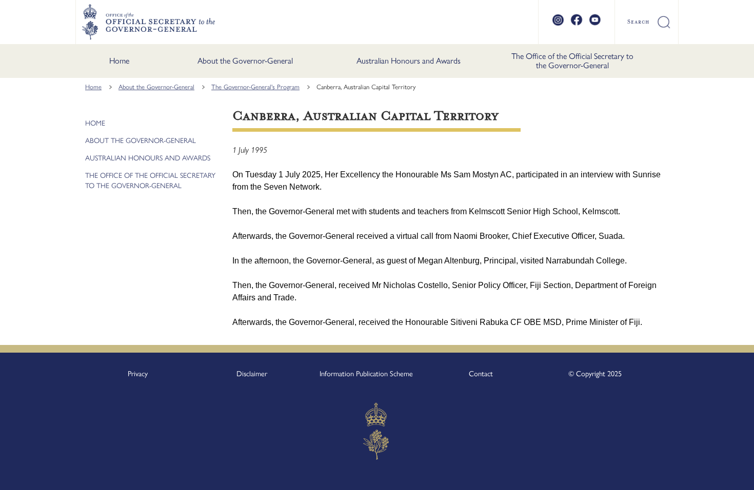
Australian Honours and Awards (408, 61)
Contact (481, 373)
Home (119, 61)
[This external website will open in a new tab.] (558, 24)
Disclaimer (251, 373)
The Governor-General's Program (255, 87)
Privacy (138, 373)
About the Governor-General (245, 61)
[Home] (148, 22)
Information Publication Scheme (366, 373)
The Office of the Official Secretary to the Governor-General (572, 60)
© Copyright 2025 (595, 373)
